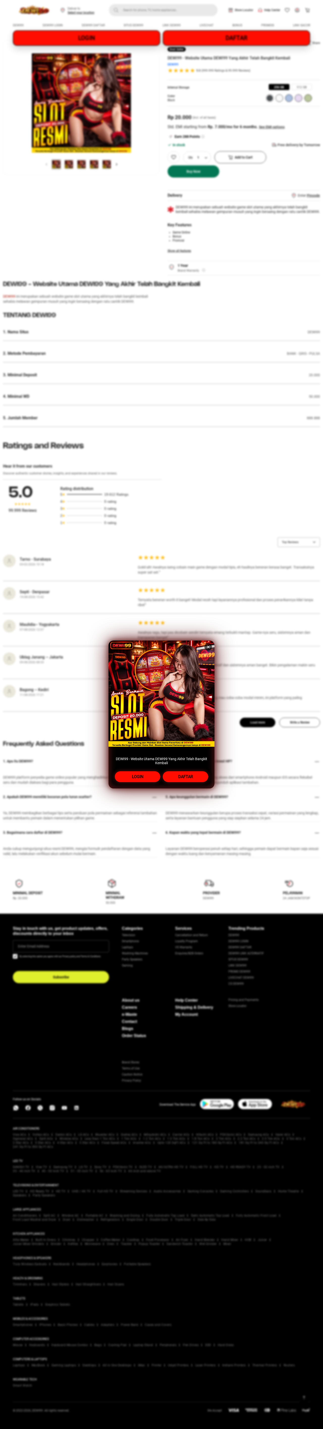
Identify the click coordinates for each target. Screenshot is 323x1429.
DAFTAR (185, 776)
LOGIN (137, 776)
